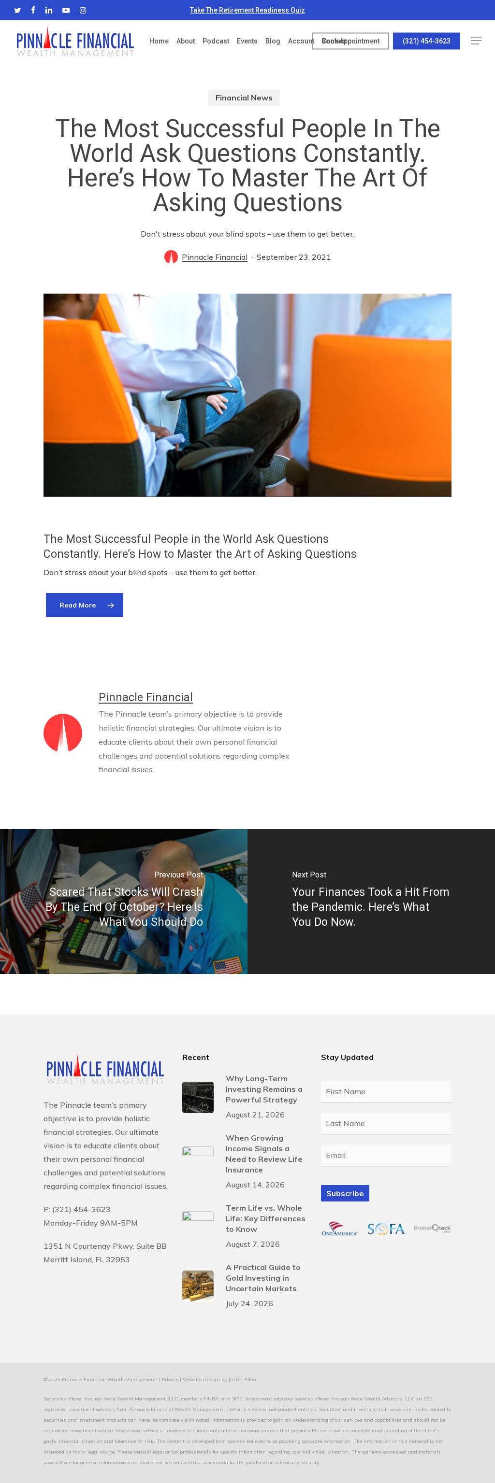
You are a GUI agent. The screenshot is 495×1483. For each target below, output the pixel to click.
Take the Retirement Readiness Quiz (247, 10)
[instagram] (83, 10)
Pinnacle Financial (215, 257)
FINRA (211, 1399)
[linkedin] (49, 10)
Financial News (244, 97)
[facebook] (33, 10)
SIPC (237, 1399)
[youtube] (66, 10)
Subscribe (345, 1193)
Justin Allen (242, 1379)
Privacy (170, 1379)
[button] (476, 41)
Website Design (201, 1379)
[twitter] (17, 10)
